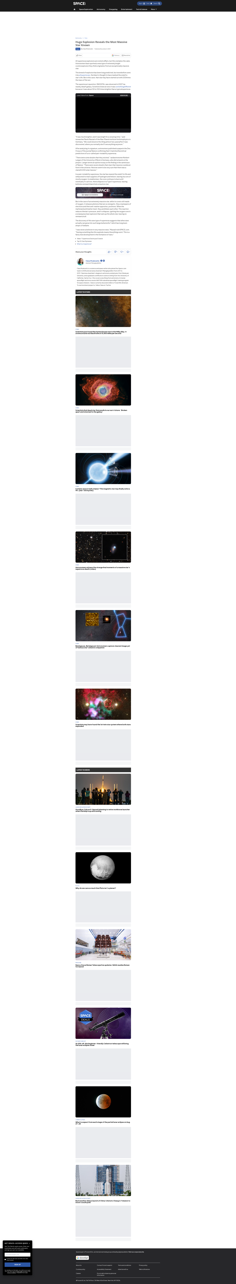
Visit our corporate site (136, 1252)
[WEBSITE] (104, 261)
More (153, 9)
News (78, 49)
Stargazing (113, 9)
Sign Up (17, 1264)
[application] (103, 113)
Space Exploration (86, 9)
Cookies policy (80, 1269)
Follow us (116, 55)
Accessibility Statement (104, 1269)
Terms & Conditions (11, 1272)
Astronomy (101, 9)
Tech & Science (141, 9)
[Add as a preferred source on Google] (82, 1258)
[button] (157, 3)
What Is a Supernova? (84, 244)
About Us (78, 1265)
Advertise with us (123, 1269)
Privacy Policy (19, 1271)
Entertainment (126, 9)
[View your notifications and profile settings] (151, 3)
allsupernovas (84, 75)
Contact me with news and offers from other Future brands (17, 1259)
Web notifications (144, 1269)
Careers (78, 1273)
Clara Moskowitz (88, 49)
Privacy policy (143, 1265)
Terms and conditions (124, 1265)
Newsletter (127, 55)
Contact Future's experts (104, 1265)
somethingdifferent (123, 87)
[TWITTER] (101, 261)
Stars (86, 38)
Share (80, 55)
